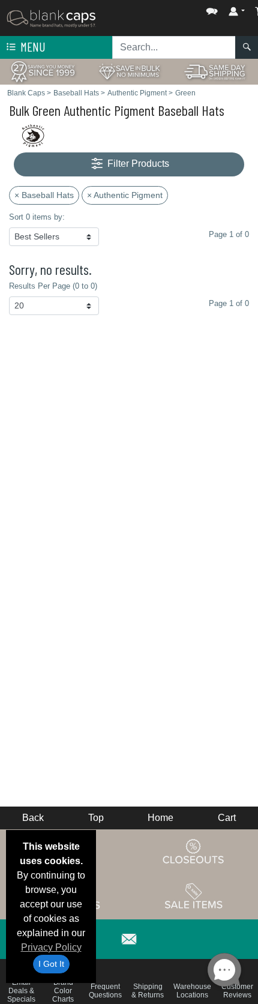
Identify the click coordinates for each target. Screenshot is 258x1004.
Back (33, 818)
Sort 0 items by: (37, 216)
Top (96, 818)
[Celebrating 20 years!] (43, 71)
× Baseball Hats (44, 195)
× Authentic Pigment (125, 195)
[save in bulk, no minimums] (129, 71)
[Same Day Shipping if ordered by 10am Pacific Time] (215, 71)
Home (160, 818)
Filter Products (137, 163)
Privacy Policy (51, 947)
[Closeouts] (194, 851)
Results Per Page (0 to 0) (53, 285)
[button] (176, 8)
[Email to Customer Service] (129, 937)
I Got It (51, 964)
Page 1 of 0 (229, 303)
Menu (32, 46)
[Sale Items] (194, 896)
